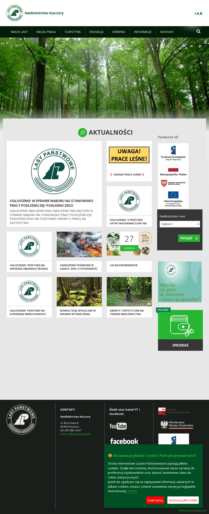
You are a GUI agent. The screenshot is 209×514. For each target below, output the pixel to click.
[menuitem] (19, 32)
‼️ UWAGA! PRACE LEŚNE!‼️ (127, 174)
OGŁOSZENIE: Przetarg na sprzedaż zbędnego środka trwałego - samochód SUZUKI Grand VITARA (29, 271)
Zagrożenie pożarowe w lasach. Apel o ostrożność (79, 267)
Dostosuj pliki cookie (183, 500)
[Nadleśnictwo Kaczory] (15, 13)
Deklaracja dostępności (193, 510)
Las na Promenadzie (124, 265)
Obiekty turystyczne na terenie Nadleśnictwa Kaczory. (127, 314)
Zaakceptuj (155, 500)
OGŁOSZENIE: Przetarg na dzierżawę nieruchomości (28, 312)
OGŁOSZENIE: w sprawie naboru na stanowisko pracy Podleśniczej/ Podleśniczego (51, 203)
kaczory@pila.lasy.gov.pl (75, 434)
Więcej (132, 491)
